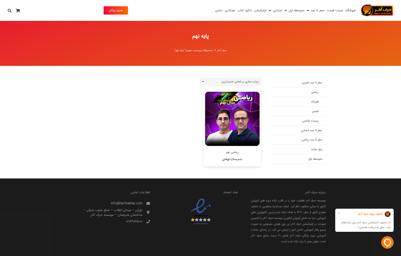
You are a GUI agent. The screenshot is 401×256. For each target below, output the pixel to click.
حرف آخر (222, 50)
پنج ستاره (316, 149)
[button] (308, 10)
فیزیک (315, 101)
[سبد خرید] (18, 10)
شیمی (315, 111)
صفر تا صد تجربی (312, 82)
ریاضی (315, 92)
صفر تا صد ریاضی (311, 139)
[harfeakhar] (377, 10)
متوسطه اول (315, 159)
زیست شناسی (310, 120)
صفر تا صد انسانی (311, 130)
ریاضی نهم (232, 152)
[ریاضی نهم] (232, 118)
